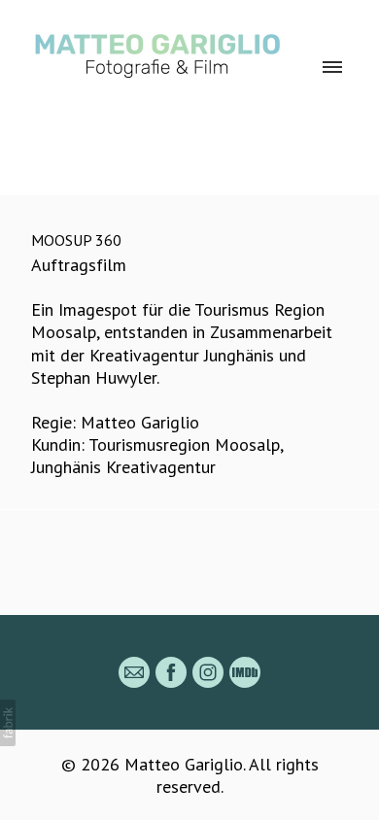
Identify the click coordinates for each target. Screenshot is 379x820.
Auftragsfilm (78, 265)
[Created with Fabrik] (8, 723)
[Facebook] (171, 672)
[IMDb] (244, 672)
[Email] (134, 672)
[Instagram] (208, 672)
